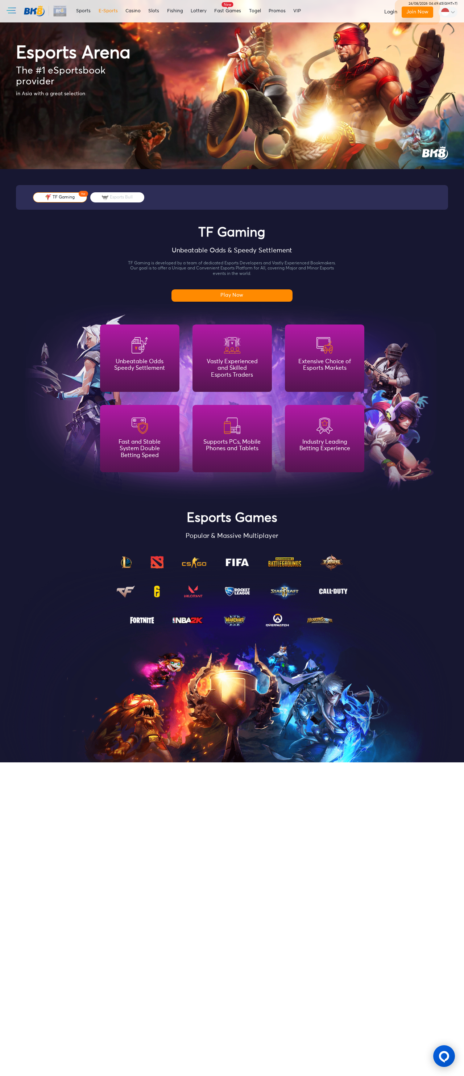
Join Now (418, 11)
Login (390, 11)
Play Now (231, 295)
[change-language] (448, 12)
